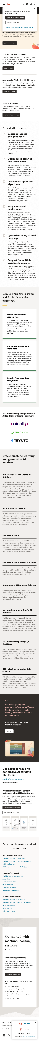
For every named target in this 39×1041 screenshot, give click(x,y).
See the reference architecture (12, 807)
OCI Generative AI (8, 885)
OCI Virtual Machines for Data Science (15, 867)
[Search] (23, 3)
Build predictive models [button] (9, 782)
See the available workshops (11, 115)
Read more (9, 731)
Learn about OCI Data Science (11, 812)
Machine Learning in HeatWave (13, 858)
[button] (3, 3)
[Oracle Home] (9, 3)
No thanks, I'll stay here (13, 22)
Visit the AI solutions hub (13, 974)
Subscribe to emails (7, 1029)
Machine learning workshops (12, 876)
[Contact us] (35, 3)
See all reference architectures (13, 779)
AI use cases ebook (9, 887)
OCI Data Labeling (8, 905)
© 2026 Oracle (6, 1022)
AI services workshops (10, 882)
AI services (6, 879)
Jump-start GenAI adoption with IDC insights (18, 80)
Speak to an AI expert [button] (9, 43)
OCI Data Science (8, 864)
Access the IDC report (9, 91)
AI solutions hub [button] (10, 950)
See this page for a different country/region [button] (19, 27)
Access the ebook (8, 68)
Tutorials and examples (10, 890)
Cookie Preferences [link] (7, 1025)
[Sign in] (31, 3)
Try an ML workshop (10, 103)
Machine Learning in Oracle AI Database (16, 861)
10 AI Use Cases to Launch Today (14, 54)
